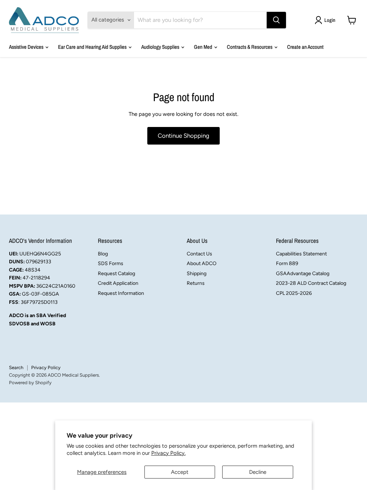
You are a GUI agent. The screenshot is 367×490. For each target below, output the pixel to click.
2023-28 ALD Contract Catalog (311, 283)
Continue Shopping (183, 135)
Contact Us (199, 254)
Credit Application (118, 283)
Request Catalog (116, 273)
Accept (180, 472)
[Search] (276, 20)
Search (16, 367)
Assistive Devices (26, 47)
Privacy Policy (46, 367)
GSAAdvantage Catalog (302, 273)
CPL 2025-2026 (294, 293)
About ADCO (201, 263)
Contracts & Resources (250, 47)
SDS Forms (110, 263)
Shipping (196, 273)
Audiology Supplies (160, 47)
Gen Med (203, 47)
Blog (103, 254)
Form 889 (287, 263)
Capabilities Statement (301, 254)
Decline (257, 472)
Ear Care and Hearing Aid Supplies (93, 47)
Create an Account (305, 47)
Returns (196, 283)
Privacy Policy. (168, 453)
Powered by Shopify (30, 382)
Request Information (121, 293)
